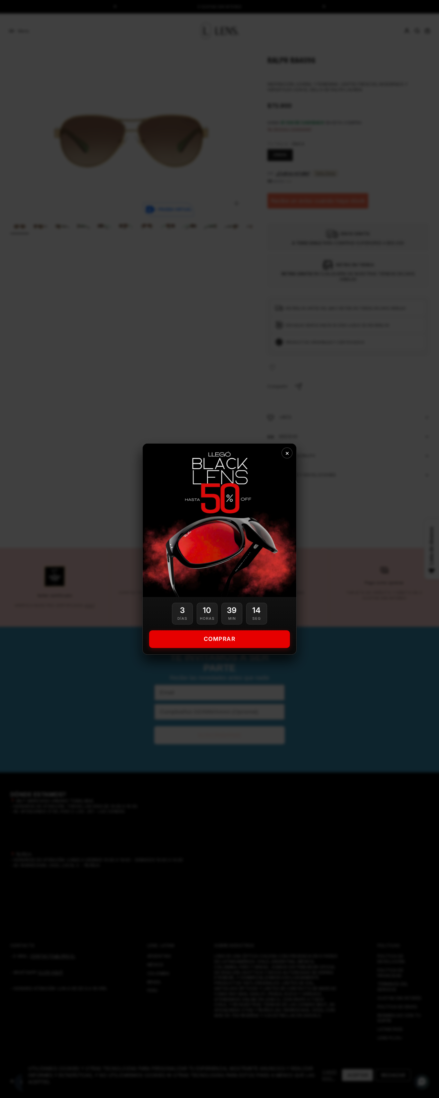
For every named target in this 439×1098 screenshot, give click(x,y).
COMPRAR (220, 638)
